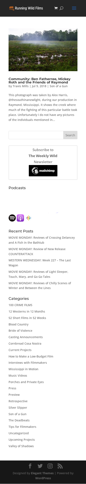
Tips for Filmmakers (22, 427)
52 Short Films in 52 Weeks (27, 318)
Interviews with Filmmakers (28, 363)
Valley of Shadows (21, 446)
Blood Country (18, 324)
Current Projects (20, 350)
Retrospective (18, 401)
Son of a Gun (59, 86)
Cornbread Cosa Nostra (25, 343)
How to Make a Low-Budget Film (31, 356)
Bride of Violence (20, 331)
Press (12, 388)
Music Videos (18, 375)
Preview (14, 395)
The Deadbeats (19, 420)
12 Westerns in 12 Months (27, 311)
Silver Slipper (18, 408)
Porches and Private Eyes (26, 382)
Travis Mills (21, 86)
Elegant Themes (42, 473)
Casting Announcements (26, 337)
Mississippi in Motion (23, 369)
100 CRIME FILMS (20, 305)
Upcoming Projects (22, 440)
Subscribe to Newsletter (43, 155)
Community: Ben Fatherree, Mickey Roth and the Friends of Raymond (40, 80)
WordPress (43, 478)
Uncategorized (19, 433)
